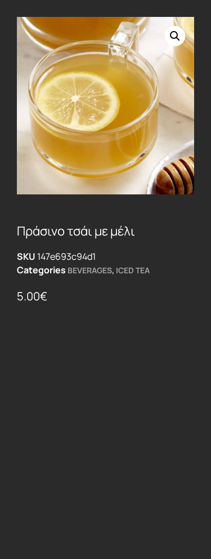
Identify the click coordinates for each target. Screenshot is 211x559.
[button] (175, 36)
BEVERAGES (90, 270)
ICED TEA (133, 270)
